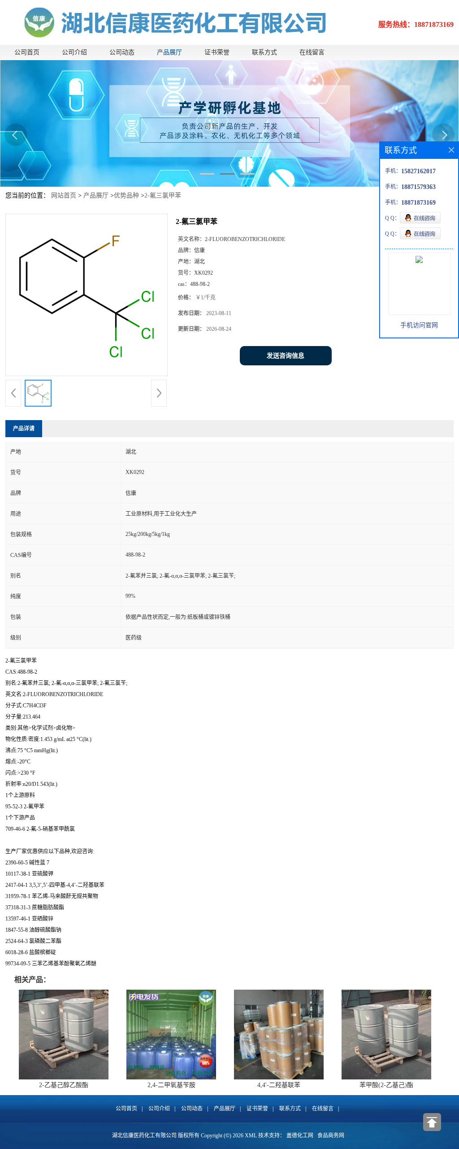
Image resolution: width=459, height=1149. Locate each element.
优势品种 (126, 195)
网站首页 (63, 195)
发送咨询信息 (285, 355)
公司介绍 (74, 52)
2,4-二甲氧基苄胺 (171, 1085)
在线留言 (312, 52)
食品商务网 (330, 1135)
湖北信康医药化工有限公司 (144, 1135)
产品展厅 (169, 52)
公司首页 (26, 52)
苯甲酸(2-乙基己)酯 (386, 1085)
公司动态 (121, 52)
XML (251, 1135)
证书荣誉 (217, 52)
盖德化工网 (299, 1135)
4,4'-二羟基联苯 (278, 1085)
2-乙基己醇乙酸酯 (63, 1085)
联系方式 (264, 52)
